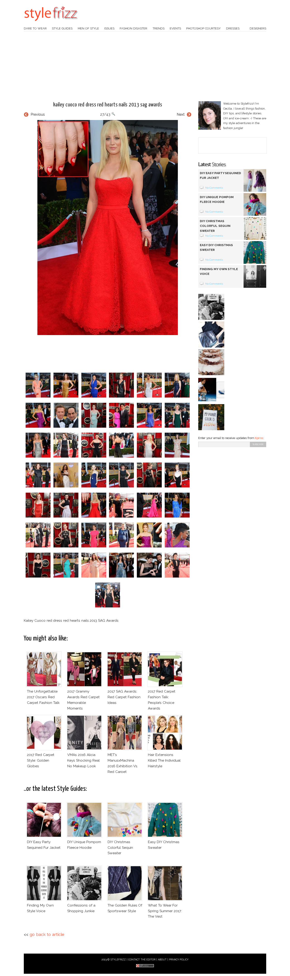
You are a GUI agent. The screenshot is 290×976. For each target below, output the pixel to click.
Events (175, 28)
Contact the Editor (142, 959)
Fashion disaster (133, 28)
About (162, 959)
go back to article (47, 934)
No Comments (214, 187)
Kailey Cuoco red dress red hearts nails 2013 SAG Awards (107, 105)
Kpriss (259, 438)
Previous (38, 114)
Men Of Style (88, 28)
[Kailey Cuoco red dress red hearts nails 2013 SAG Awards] (107, 227)
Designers (258, 28)
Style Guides (62, 28)
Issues (109, 28)
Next (181, 114)
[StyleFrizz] (51, 23)
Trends (158, 28)
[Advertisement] (145, 66)
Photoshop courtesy (203, 28)
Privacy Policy (179, 959)
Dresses (232, 28)
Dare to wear (35, 28)
